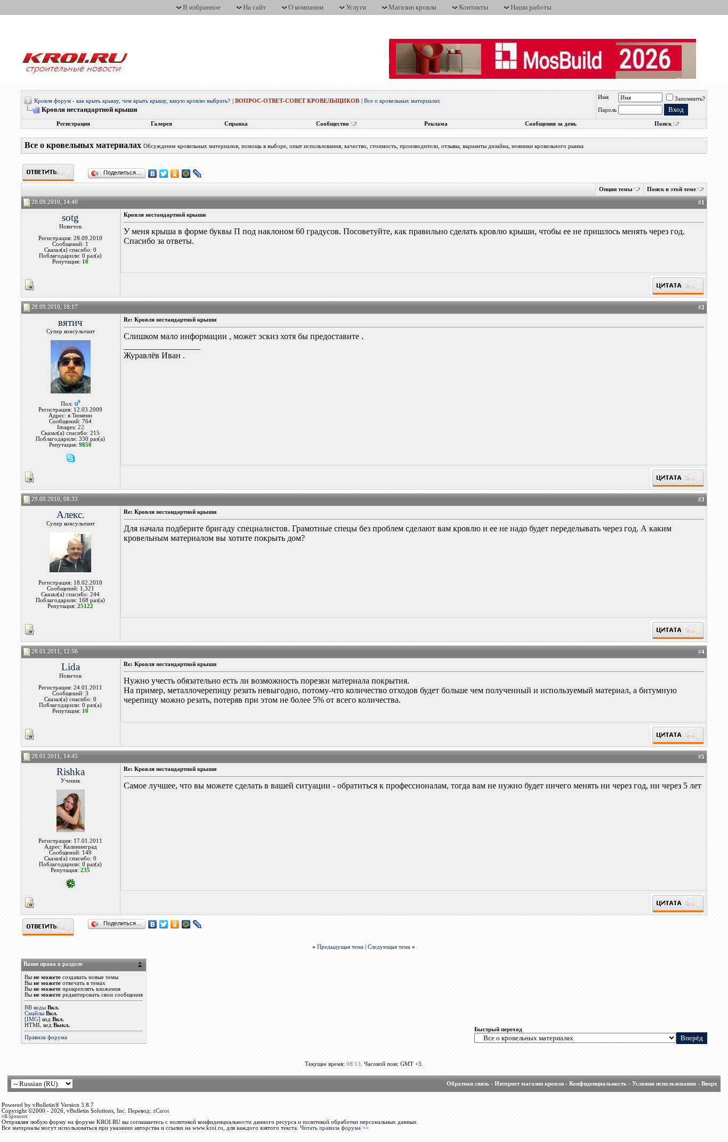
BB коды (35, 1007)
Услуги (356, 7)
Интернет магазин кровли (529, 1084)
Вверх (709, 1084)
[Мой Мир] (186, 173)
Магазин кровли (412, 7)
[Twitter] (163, 173)
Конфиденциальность (598, 1084)
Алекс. (70, 514)
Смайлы (34, 1013)
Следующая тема (389, 947)
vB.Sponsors (15, 1116)
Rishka (70, 771)
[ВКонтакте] (152, 173)
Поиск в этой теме (671, 189)
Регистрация (73, 124)
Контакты (473, 7)
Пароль (607, 110)
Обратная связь (468, 1084)
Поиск (663, 124)
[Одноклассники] (175, 173)
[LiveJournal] (197, 173)
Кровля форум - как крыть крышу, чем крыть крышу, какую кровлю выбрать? (132, 101)
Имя (603, 97)
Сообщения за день (551, 124)
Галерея (161, 124)
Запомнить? (690, 99)
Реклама (436, 124)
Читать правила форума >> (334, 1128)
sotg (70, 217)
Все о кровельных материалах (402, 101)
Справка (236, 124)
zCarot (161, 1111)
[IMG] (33, 1019)
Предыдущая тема (340, 947)
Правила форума (46, 1037)
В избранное (202, 7)
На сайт (254, 7)
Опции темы (616, 189)
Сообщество (332, 124)
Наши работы (531, 7)
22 (81, 427)
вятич (70, 322)
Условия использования (664, 1084)
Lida (70, 666)
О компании (305, 7)
